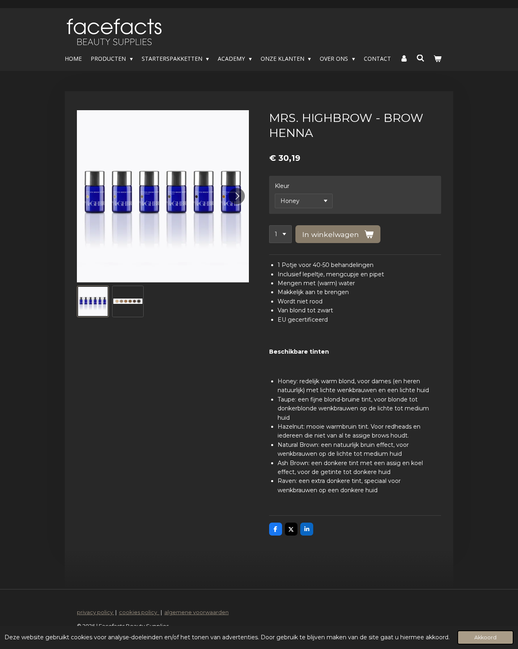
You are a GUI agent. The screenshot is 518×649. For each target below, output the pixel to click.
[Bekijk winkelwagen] (437, 59)
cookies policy (139, 612)
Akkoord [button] (485, 637)
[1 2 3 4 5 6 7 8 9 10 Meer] (280, 234)
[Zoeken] (420, 58)
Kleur (282, 186)
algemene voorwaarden (196, 612)
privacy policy (95, 612)
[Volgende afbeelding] (237, 196)
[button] (93, 302)
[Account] (403, 59)
